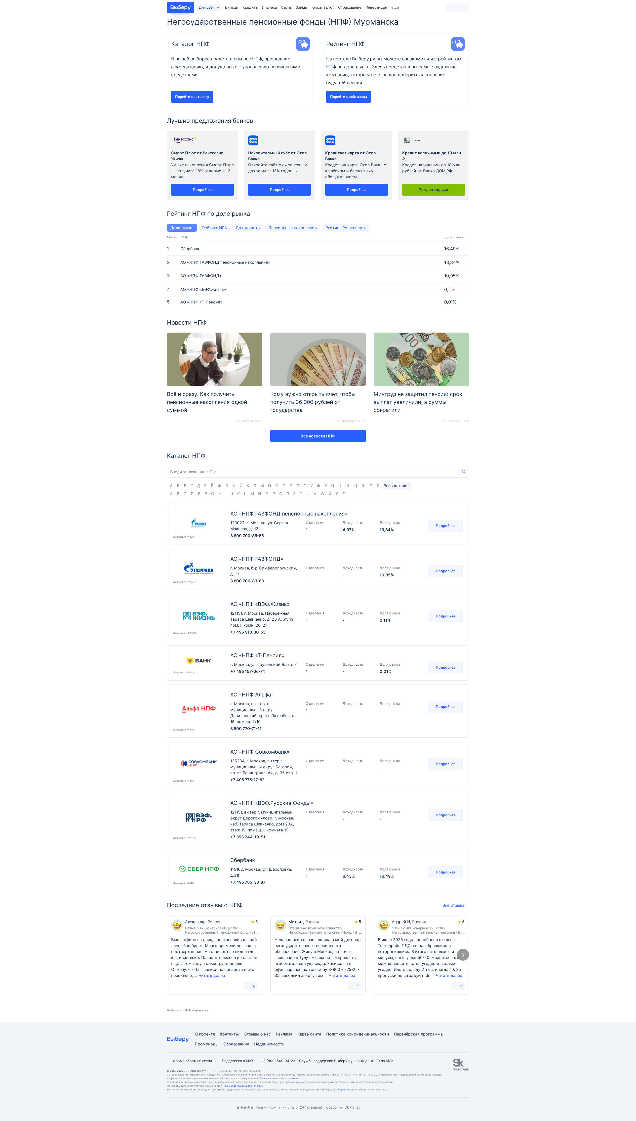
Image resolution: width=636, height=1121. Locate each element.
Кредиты (250, 7)
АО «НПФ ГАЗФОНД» (200, 275)
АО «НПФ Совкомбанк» (259, 752)
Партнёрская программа (418, 1034)
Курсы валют (323, 7)
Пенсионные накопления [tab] (292, 227)
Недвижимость (269, 1043)
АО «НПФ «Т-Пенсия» (201, 302)
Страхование (349, 7)
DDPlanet (352, 1107)
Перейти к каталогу (192, 96)
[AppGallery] (459, 1107)
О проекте (205, 1034)
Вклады (231, 7)
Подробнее (445, 525)
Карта (303, 1034)
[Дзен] (199, 1107)
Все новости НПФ (318, 435)
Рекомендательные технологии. (243, 1085)
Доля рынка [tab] (182, 227)
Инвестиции (376, 7)
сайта (315, 1034)
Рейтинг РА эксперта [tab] (345, 227)
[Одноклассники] (179, 1107)
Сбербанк (189, 248)
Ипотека (269, 7)
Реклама (284, 1034)
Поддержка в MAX (237, 1061)
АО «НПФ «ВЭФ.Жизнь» (203, 289)
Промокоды (206, 1043)
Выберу (172, 1010)
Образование (236, 1043)
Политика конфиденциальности (357, 1034)
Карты (286, 7)
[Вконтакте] (169, 1107)
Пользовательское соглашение (279, 1078)
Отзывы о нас (257, 1034)
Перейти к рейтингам (348, 96)
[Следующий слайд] (463, 955)
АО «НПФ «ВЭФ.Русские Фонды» (271, 803)
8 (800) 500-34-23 (279, 1061)
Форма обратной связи (192, 1061)
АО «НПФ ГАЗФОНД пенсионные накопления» (225, 262)
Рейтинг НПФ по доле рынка (208, 213)
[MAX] (189, 1107)
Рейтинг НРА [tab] (214, 227)
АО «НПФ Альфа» (252, 694)
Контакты (229, 1034)
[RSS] (209, 1107)
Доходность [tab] (248, 227)
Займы (302, 7)
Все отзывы (453, 905)
